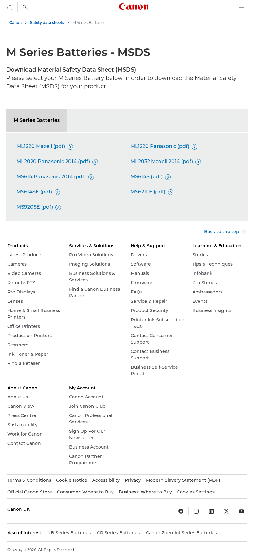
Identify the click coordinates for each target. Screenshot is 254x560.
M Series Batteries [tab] (37, 120)
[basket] (10, 7)
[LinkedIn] (211, 511)
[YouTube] (241, 511)
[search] (25, 7)
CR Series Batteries (118, 533)
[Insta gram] (196, 511)
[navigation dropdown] (242, 7)
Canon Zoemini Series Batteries (181, 533)
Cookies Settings (196, 492)
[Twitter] (226, 511)
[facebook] (180, 511)
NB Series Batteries (69, 533)
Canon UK (19, 509)
